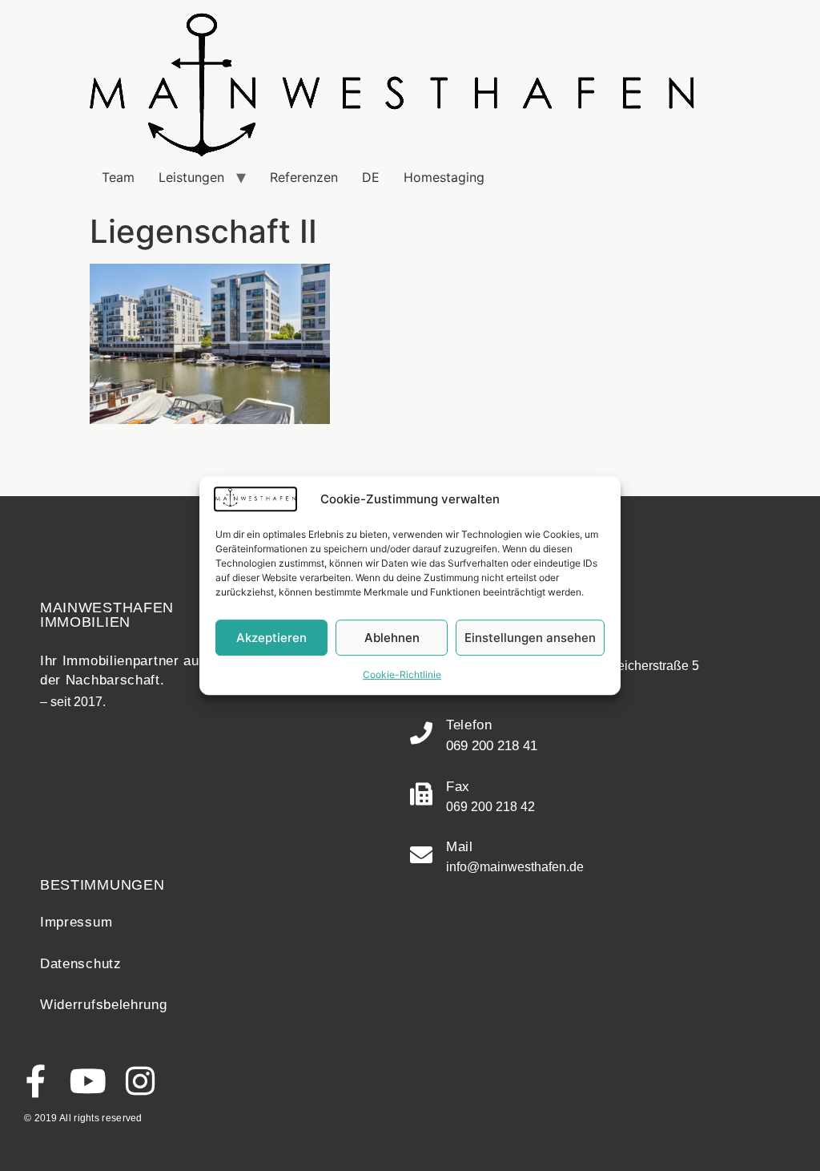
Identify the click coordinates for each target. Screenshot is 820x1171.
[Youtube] (87, 1080)
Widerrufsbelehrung (103, 1004)
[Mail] (421, 855)
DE (371, 177)
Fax (458, 786)
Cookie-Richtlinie (402, 674)
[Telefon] (421, 733)
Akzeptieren (271, 637)
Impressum (76, 922)
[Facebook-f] (35, 1080)
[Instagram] (139, 1080)
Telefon (469, 725)
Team (118, 177)
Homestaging (444, 177)
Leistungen (191, 177)
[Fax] (421, 794)
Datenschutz (81, 963)
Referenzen (304, 177)
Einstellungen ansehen (530, 637)
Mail (459, 846)
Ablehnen (392, 637)
